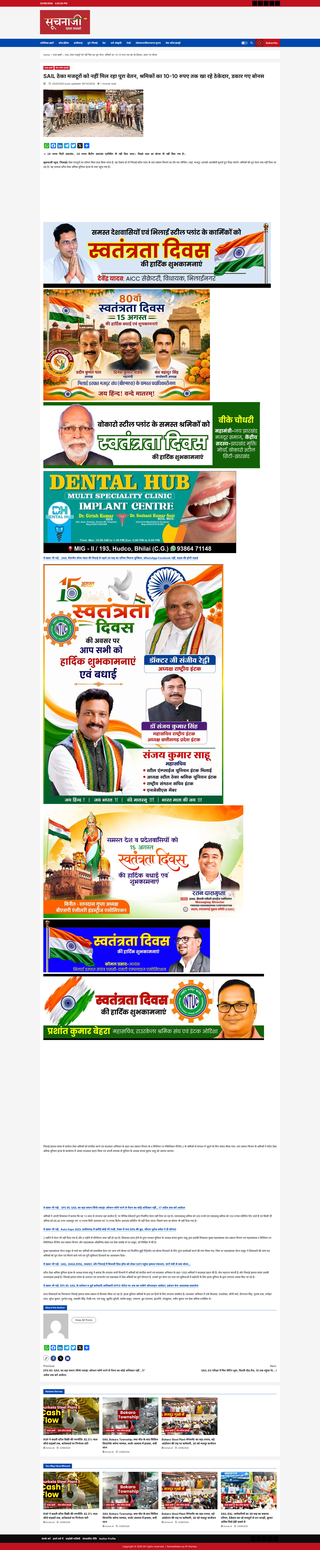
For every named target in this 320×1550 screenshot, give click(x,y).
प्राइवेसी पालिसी (73, 1538)
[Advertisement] (160, 197)
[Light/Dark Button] (244, 42)
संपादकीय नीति (89, 1538)
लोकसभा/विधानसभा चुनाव (148, 42)
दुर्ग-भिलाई (93, 42)
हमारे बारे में (58, 1538)
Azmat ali (50, 1447)
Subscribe (272, 42)
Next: (239, 1368)
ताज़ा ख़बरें (48, 67)
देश (104, 42)
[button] (46, 1358)
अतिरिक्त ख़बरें (47, 42)
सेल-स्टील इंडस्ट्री (173, 42)
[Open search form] (251, 43)
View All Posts (83, 1320)
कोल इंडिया (64, 42)
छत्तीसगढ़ (78, 42)
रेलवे (129, 42)
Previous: (93, 1370)
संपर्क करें (46, 1538)
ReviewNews (174, 1546)
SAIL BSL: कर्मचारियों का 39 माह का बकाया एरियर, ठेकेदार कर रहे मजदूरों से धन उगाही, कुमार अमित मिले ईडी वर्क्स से (247, 1517)
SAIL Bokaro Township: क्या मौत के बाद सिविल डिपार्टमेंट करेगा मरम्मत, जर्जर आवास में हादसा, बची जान (130, 1443)
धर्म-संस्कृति (116, 42)
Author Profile (107, 1538)
